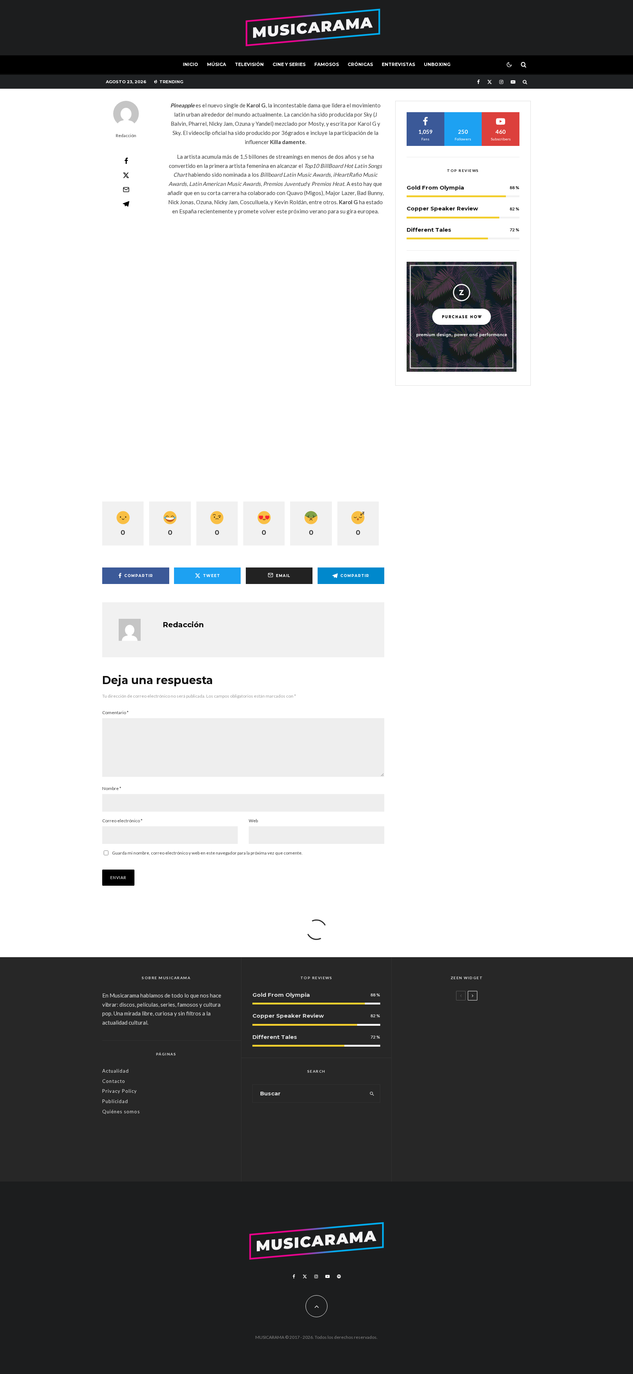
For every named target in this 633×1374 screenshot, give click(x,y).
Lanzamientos (449, 1096)
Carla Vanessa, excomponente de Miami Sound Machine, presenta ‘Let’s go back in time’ (480, 1153)
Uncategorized (449, 1007)
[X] (490, 82)
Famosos (326, 64)
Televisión (249, 64)
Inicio (190, 64)
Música (216, 64)
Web (253, 820)
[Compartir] (126, 161)
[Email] (126, 189)
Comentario (115, 712)
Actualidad (115, 1071)
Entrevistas (398, 64)
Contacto (113, 1081)
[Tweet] (126, 175)
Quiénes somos (121, 1111)
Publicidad (115, 1101)
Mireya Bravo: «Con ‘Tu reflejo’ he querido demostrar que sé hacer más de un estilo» (478, 1071)
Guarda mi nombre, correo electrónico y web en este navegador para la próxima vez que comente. (207, 853)
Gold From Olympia (435, 187)
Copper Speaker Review (442, 208)
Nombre (111, 788)
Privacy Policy (119, 1091)
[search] (372, 1093)
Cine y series (289, 64)
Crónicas (360, 64)
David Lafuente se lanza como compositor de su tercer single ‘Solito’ (479, 1112)
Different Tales (429, 229)
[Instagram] (501, 82)
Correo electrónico (122, 820)
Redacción (126, 135)
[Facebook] (478, 82)
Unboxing (437, 64)
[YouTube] (513, 82)
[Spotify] (338, 1276)
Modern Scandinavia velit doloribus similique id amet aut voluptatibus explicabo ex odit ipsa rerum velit (480, 1027)
